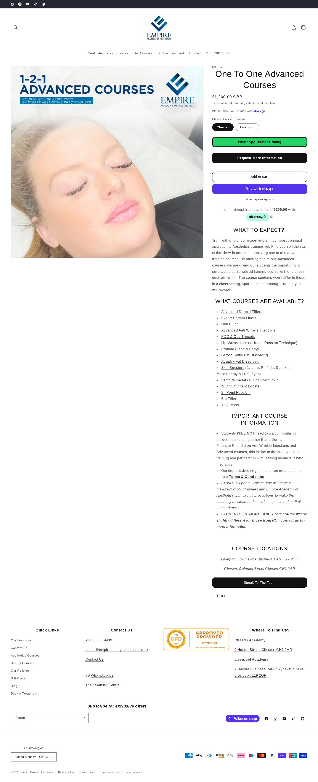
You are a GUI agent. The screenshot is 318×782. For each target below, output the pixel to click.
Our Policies (20, 670)
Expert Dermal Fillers (239, 318)
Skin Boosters (232, 368)
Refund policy (66, 772)
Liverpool (247, 127)
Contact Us (19, 648)
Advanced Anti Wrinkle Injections (248, 330)
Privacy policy (87, 772)
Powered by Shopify (42, 772)
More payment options (260, 199)
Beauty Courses (22, 663)
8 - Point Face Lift (236, 392)
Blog (14, 686)
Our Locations (21, 640)
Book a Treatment (24, 693)
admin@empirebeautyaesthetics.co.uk (116, 650)
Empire (25, 772)
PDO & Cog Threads (238, 336)
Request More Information (259, 158)
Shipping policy (134, 772)
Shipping (240, 103)
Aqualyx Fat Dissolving (240, 361)
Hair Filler (229, 324)
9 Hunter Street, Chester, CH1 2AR (263, 650)
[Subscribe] (83, 718)
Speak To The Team (260, 582)
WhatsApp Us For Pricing (259, 142)
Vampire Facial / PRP (239, 380)
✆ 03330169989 (98, 640)
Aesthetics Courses (25, 655)
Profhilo (227, 349)
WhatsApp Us (102, 675)
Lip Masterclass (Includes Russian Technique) (259, 343)
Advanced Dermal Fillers (241, 312)
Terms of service (110, 772)
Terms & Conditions (246, 477)
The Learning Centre (102, 685)
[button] (15, 27)
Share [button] (221, 595)
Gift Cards (18, 678)
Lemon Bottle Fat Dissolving (244, 355)
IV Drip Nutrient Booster (241, 386)
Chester (223, 127)
